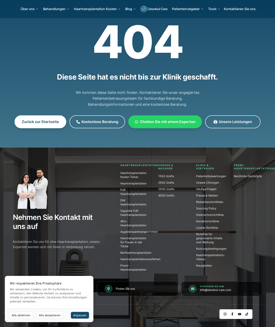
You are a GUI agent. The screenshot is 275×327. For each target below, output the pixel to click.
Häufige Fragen (206, 189)
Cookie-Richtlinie (207, 227)
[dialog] (49, 299)
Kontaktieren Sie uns (240, 9)
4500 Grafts (166, 195)
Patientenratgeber (186, 9)
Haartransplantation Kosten (95, 9)
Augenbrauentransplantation (139, 231)
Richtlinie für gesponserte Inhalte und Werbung (209, 238)
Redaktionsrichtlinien (209, 202)
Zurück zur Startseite (40, 122)
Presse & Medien (207, 195)
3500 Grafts (166, 189)
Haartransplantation (133, 183)
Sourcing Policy (206, 208)
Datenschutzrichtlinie (210, 214)
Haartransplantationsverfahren (140, 259)
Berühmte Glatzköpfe (248, 176)
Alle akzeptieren (50, 315)
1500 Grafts (166, 176)
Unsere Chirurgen (207, 182)
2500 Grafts (166, 182)
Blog (128, 9)
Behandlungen (54, 9)
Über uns (28, 9)
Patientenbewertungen (211, 176)
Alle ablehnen (21, 315)
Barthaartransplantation (135, 252)
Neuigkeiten (204, 265)
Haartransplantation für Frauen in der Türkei (133, 242)
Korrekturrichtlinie (207, 221)
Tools (212, 9)
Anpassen (80, 315)
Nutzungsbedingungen (211, 248)
